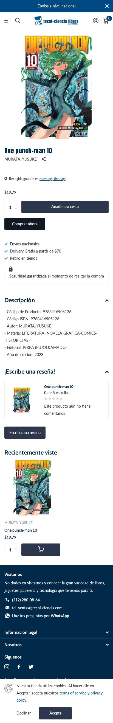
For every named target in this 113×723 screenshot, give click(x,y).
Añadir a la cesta (65, 206)
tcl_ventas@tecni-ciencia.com (37, 608)
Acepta (55, 713)
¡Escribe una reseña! (29, 371)
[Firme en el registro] (95, 20)
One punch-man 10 (20, 530)
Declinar (23, 713)
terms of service (73, 693)
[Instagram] (6, 666)
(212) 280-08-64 (26, 600)
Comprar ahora (25, 224)
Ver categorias (7, 20)
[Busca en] (17, 21)
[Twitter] (31, 667)
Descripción (19, 300)
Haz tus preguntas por (40, 615)
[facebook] (19, 667)
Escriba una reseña (25, 432)
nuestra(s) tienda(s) (52, 179)
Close (107, 6)
